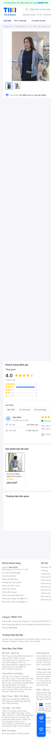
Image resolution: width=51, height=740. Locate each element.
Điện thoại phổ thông (14, 701)
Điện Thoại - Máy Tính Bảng (15, 696)
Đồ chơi (26, 656)
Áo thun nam (41, 672)
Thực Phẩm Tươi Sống (12, 673)
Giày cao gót (41, 693)
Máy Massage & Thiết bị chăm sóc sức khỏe (17, 716)
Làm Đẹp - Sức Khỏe (11, 708)
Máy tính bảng (12, 703)
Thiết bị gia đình (23, 733)
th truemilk (29, 639)
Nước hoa (11, 724)
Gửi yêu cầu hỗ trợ (9, 576)
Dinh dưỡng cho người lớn (16, 665)
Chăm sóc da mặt (9, 711)
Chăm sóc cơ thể (13, 715)
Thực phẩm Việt (22, 679)
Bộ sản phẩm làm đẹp (16, 725)
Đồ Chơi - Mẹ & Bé (10, 653)
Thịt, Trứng (14, 676)
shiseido (5, 641)
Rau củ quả (10, 679)
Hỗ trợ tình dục (21, 724)
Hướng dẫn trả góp (9, 592)
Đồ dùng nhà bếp (9, 733)
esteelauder (19, 639)
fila (31, 641)
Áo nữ (38, 656)
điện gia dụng (29, 14)
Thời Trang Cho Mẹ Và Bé (12, 656)
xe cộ (39, 14)
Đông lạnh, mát (18, 681)
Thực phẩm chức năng (15, 713)
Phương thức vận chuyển (11, 582)
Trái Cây (5, 676)
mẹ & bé (47, 14)
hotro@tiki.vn (22, 599)
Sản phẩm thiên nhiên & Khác (16, 718)
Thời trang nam (43, 669)
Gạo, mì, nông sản (15, 683)
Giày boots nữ (45, 697)
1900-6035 (13, 567)
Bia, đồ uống (11, 685)
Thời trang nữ (42, 653)
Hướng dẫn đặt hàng (10, 579)
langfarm (13, 641)
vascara (5, 639)
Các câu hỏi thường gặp (11, 573)
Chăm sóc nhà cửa (17, 691)
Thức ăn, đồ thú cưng (14, 689)
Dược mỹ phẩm (24, 726)
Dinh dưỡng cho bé (14, 662)
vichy (27, 641)
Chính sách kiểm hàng (10, 586)
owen (43, 639)
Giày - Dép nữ (43, 689)
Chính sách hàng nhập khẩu (13, 595)
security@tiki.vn (21, 602)
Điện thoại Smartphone (11, 699)
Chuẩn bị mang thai (14, 669)
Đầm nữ (45, 656)
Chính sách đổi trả (9, 589)
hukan (21, 641)
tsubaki (37, 641)
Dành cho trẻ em (13, 687)
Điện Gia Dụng (9, 730)
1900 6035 (13, 628)
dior (11, 639)
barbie (37, 639)
